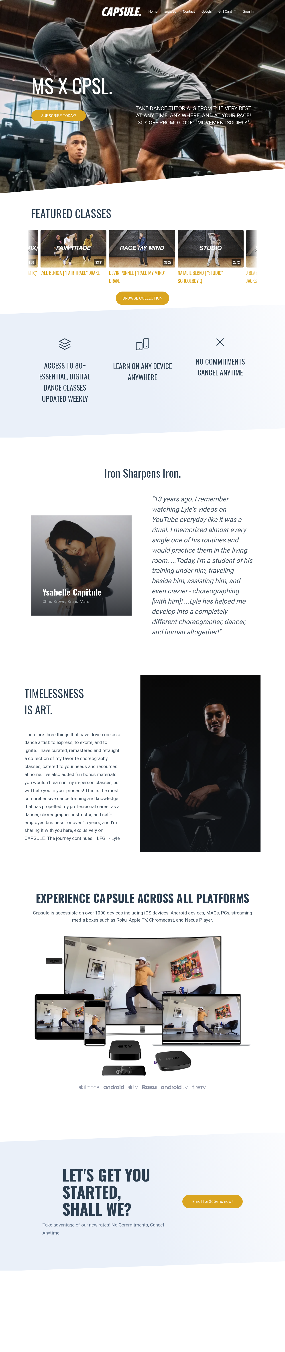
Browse (170, 11)
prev (31, 256)
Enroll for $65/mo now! (212, 1201)
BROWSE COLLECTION (142, 298)
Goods (207, 11)
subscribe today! (58, 115)
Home (153, 11)
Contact (189, 11)
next (253, 256)
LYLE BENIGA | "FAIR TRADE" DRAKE (70, 272)
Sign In (248, 11)
